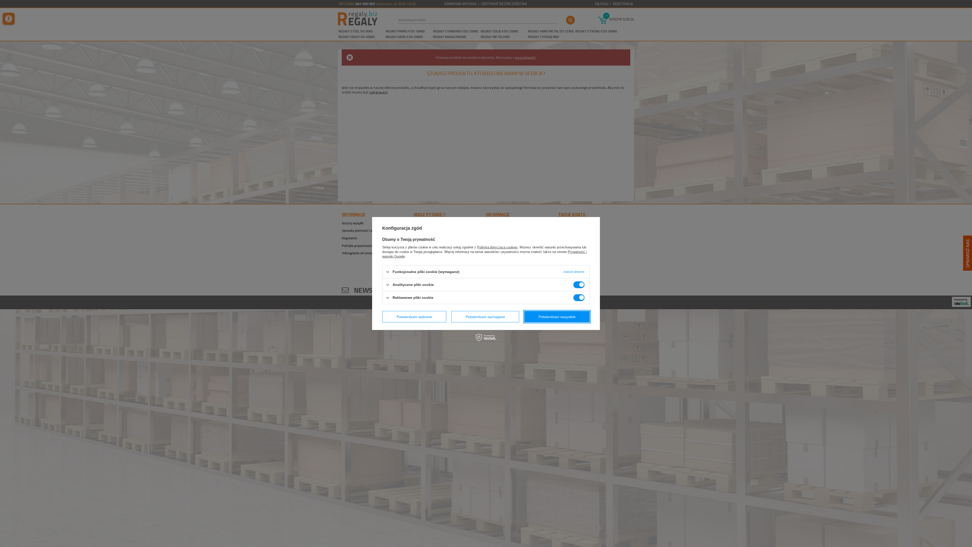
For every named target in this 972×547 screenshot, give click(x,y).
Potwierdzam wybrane (414, 317)
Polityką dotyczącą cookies (497, 247)
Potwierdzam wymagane (485, 317)
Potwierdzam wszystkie (557, 317)
